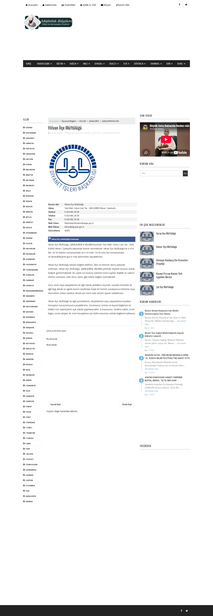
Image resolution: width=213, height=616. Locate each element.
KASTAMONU (32, 306)
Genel (180, 63)
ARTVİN (29, 159)
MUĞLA (29, 364)
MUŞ (28, 370)
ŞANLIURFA (31, 496)
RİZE (28, 391)
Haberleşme (43, 63)
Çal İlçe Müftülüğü (165, 287)
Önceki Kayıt (127, 404)
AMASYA (30, 143)
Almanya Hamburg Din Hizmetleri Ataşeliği (172, 261)
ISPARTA (30, 285)
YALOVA (29, 454)
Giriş (28, 63)
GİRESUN (30, 275)
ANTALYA (30, 148)
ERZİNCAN (30, 254)
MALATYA (30, 348)
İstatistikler (69, 4)
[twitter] (186, 4)
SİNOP (29, 406)
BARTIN (29, 175)
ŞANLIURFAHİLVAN (110, 121)
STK (125, 63)
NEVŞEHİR (30, 375)
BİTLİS (29, 217)
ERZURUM (30, 248)
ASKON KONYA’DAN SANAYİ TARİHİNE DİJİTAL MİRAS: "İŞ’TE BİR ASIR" (163, 379)
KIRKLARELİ (31, 322)
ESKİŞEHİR (30, 259)
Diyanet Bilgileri (69, 121)
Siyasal (98, 63)
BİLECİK (29, 206)
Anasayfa (33, 4)
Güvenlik (138, 63)
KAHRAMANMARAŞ (34, 291)
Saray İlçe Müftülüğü (166, 233)
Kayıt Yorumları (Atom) (65, 411)
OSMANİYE (31, 385)
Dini (168, 63)
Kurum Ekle (123, 4)
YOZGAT (30, 459)
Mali (85, 63)
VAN (28, 449)
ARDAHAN (30, 154)
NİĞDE (28, 380)
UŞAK (28, 443)
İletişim (107, 4)
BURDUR (30, 196)
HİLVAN (82, 121)
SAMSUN (30, 401)
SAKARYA (30, 396)
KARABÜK (30, 296)
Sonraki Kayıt (55, 404)
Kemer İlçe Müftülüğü (166, 247)
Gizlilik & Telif (89, 4)
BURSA (29, 201)
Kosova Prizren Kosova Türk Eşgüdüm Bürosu (169, 275)
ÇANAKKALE (31, 470)
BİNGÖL (29, 212)
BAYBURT (30, 185)
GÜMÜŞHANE (32, 270)
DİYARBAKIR (31, 233)
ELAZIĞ (29, 243)
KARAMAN (30, 301)
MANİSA (29, 354)
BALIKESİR (30, 169)
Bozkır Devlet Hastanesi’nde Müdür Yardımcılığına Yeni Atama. (162, 312)
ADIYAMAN (31, 133)
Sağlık (73, 63)
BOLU (28, 191)
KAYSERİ (29, 312)
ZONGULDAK (31, 464)
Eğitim (59, 63)
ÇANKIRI (29, 475)
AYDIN (29, 164)
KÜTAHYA (30, 343)
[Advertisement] (133, 35)
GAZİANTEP (31, 264)
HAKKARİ (30, 280)
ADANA (29, 127)
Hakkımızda (50, 4)
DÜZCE (29, 227)
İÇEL (28, 491)
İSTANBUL (30, 485)
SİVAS (28, 412)
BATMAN (30, 180)
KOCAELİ (29, 333)
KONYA (29, 338)
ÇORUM (29, 480)
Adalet (113, 63)
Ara (185, 173)
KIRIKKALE (30, 317)
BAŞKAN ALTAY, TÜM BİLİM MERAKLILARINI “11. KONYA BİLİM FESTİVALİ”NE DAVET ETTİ (167, 356)
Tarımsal (155, 63)
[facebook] (179, 4)
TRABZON (30, 433)
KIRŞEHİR (30, 327)
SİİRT (28, 417)
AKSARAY (30, 138)
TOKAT (29, 427)
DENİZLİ (29, 222)
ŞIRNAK (29, 501)
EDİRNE (29, 238)
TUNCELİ (30, 438)
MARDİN (30, 359)
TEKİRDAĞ (30, 422)
